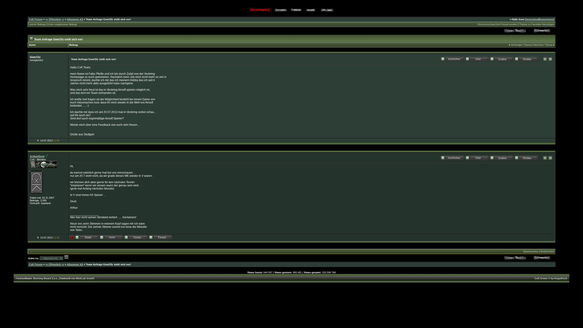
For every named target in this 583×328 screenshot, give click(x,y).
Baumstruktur (530, 251)
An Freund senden (507, 24)
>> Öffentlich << (54, 19)
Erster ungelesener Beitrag (62, 24)
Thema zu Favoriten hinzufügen (536, 24)
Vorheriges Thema (521, 45)
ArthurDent (37, 156)
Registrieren (546, 19)
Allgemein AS (75, 19)
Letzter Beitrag (37, 24)
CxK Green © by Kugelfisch (550, 278)
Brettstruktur (547, 251)
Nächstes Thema (542, 45)
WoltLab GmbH (85, 278)
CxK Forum (36, 19)
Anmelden (532, 19)
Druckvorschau (486, 24)
